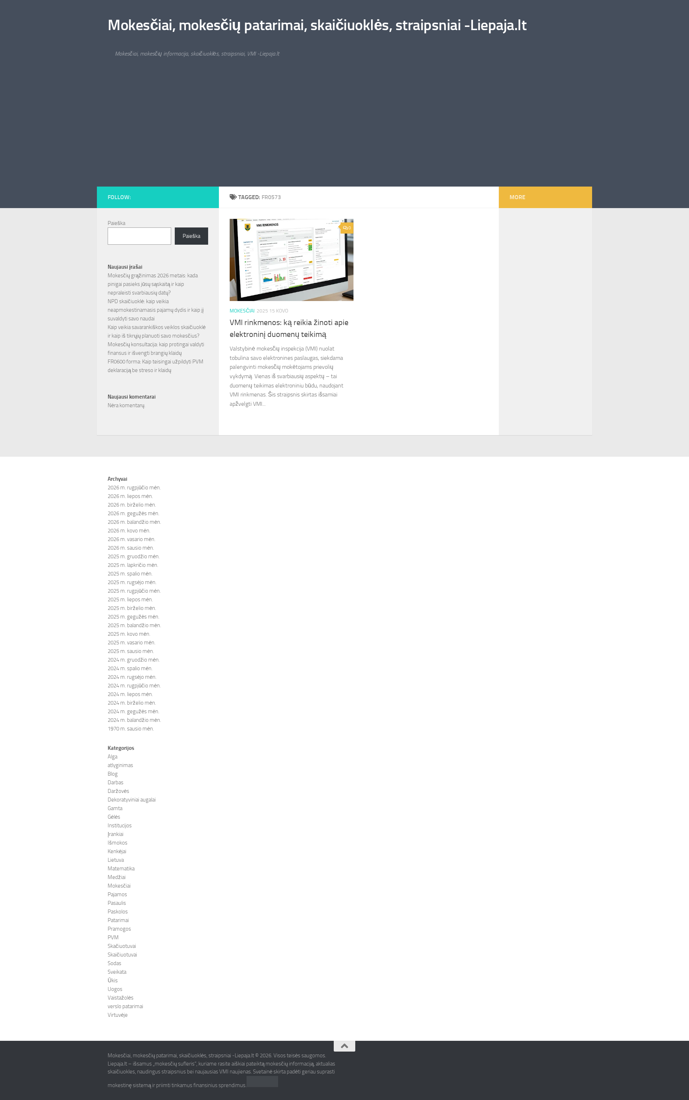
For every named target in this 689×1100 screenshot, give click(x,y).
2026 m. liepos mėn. (130, 496)
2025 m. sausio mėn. (131, 651)
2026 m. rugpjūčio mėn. (134, 487)
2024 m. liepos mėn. (130, 694)
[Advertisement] (344, 133)
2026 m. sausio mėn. (131, 548)
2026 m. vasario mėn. (131, 539)
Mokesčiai (242, 311)
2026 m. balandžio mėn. (134, 522)
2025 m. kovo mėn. (129, 634)
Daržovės (118, 791)
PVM (113, 937)
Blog (113, 774)
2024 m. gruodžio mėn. (134, 660)
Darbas (115, 782)
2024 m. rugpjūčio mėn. (134, 685)
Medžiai (117, 877)
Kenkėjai (117, 851)
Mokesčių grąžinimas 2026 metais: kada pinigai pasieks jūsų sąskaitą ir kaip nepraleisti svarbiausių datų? (153, 284)
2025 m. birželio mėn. (132, 608)
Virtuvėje (118, 1015)
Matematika (121, 868)
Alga (112, 756)
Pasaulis (117, 903)
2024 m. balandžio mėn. (134, 720)
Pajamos (117, 894)
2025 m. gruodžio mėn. (134, 556)
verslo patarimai (125, 1006)
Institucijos (120, 825)
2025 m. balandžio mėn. (134, 625)
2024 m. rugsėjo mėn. (132, 677)
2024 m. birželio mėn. (132, 703)
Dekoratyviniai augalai (132, 799)
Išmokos (117, 843)
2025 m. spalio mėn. (130, 573)
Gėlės (114, 817)
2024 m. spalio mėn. (130, 668)
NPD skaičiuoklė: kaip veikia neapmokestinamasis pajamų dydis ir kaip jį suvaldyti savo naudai (155, 310)
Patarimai (118, 920)
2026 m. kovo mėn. (129, 530)
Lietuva (116, 860)
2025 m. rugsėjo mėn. (132, 582)
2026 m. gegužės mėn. (133, 513)
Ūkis (113, 980)
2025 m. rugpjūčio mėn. (134, 591)
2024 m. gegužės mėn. (133, 711)
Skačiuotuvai (122, 946)
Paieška (116, 223)
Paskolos (118, 911)
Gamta (115, 808)
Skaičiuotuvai (122, 954)
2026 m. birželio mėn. (132, 505)
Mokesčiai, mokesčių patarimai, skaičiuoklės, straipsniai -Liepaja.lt (317, 25)
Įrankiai (115, 834)
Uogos (115, 989)
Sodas (114, 963)
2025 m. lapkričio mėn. (133, 565)
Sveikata (117, 972)
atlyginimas (120, 765)
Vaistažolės (120, 998)
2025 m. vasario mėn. (131, 642)
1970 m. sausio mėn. (131, 728)
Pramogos (119, 929)
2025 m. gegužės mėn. (133, 617)
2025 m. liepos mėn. (130, 599)
